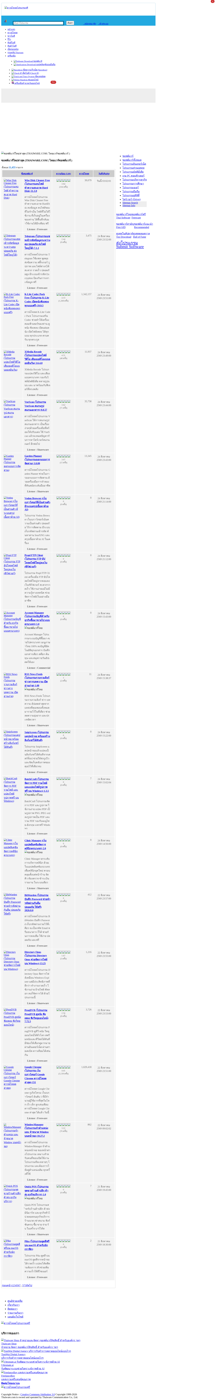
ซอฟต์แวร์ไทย (124, 216)
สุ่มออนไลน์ (33, 80)
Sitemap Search (130, 202)
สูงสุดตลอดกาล (141, 235)
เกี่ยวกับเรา (14, 1305)
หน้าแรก (11, 29)
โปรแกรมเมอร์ (130, 187)
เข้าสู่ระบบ (103, 24)
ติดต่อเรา (12, 1309)
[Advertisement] (107, 128)
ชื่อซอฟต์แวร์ (27, 173)
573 (24, 1285)
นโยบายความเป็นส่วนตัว (41, 1391)
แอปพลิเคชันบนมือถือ (45, 64)
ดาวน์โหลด (12, 33)
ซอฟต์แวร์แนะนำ (143, 226)
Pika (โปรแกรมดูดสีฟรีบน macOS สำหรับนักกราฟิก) (37, 1245)
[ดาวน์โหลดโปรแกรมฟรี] (16, 8)
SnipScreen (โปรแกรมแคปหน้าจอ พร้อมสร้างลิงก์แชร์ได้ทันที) (37, 736)
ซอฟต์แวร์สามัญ (125, 226)
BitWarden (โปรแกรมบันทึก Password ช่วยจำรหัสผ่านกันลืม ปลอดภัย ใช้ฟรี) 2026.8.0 (37, 903)
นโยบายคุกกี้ (65, 1391)
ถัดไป (29, 1285)
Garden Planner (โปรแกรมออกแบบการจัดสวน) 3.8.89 (37, 460)
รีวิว (9, 39)
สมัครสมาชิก (89, 24)
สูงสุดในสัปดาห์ (124, 235)
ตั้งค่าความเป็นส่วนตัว (13, 1391)
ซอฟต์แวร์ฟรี (139, 216)
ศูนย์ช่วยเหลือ (15, 1301)
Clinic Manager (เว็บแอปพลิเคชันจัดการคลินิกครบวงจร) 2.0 (35, 844)
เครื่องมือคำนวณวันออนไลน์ (27, 83)
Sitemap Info (128, 205)
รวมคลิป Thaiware (15, 52)
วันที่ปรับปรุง (104, 173)
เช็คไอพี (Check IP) (30, 73)
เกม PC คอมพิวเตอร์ (133, 175)
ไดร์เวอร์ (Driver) (131, 199)
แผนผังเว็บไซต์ (15, 1316)
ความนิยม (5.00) (63, 173)
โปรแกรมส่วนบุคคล (133, 168)
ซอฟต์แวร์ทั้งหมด (131, 160)
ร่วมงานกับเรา (15, 1312)
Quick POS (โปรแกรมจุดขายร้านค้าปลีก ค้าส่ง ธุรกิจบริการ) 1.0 (37, 1190)
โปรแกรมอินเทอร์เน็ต (134, 164)
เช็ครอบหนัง (13, 49)
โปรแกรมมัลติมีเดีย (133, 171)
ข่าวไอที (11, 36)
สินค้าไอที (12, 46)
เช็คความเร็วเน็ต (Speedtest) (34, 70)
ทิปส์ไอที (11, 42)
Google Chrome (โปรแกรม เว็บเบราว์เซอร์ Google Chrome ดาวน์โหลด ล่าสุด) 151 (35, 1075)
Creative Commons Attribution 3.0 (37, 1394)
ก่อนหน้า (7, 1285)
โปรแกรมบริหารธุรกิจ (134, 179)
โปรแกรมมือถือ (131, 191)
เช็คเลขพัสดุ (39, 76)
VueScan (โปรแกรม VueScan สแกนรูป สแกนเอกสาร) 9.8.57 (36, 406)
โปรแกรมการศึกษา (133, 183)
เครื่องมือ (12, 56)
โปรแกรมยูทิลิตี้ (130, 195)
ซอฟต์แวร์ (37, 61)
